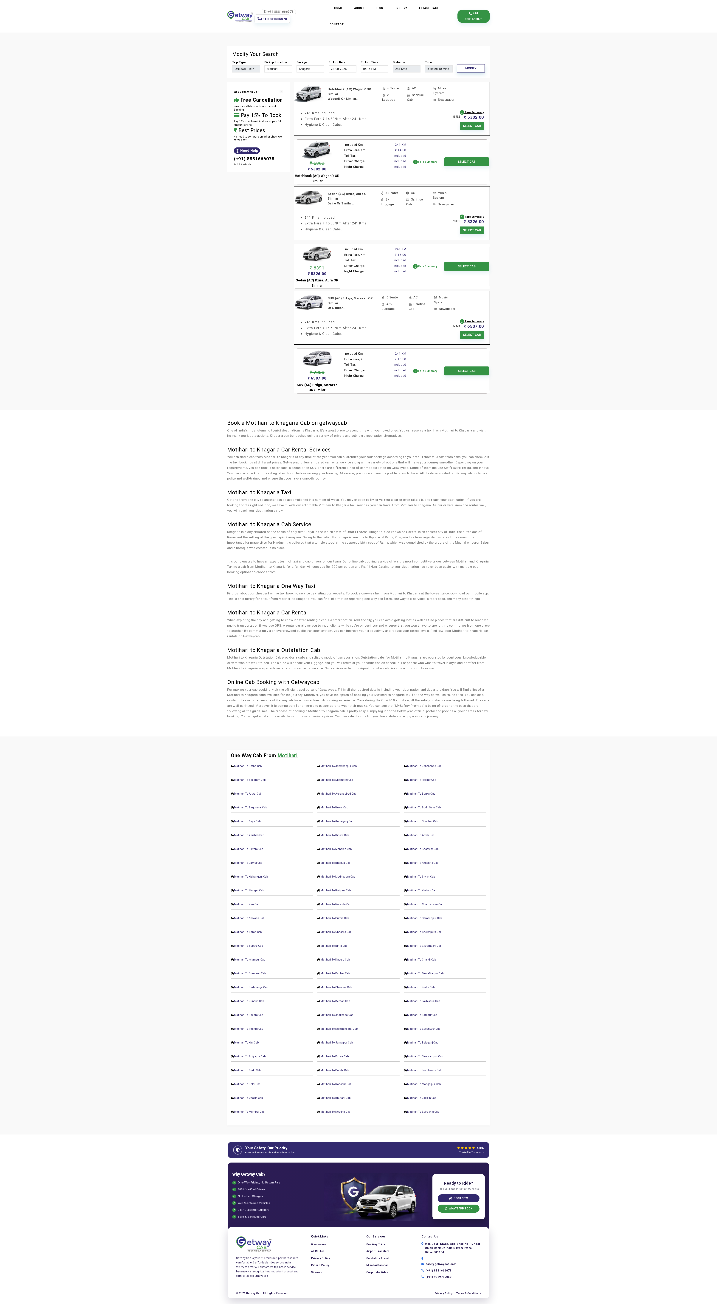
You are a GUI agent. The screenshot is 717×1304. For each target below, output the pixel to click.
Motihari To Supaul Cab (248, 945)
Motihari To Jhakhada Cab (337, 1014)
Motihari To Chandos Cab (336, 987)
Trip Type (239, 62)
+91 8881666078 (280, 11)
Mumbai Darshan (377, 1265)
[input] (342, 69)
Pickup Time (369, 62)
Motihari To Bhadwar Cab (423, 848)
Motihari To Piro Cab (246, 904)
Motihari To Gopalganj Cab (337, 821)
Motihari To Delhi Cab (247, 1084)
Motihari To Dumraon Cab (250, 973)
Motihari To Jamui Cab (248, 862)
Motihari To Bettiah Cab (335, 1001)
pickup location (275, 62)
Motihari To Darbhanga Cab (251, 987)
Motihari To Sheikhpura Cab (424, 931)
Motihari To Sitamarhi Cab (337, 779)
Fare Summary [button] (474, 112)
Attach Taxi (428, 8)
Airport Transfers (377, 1251)
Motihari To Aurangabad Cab (338, 793)
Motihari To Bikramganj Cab (424, 945)
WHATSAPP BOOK (460, 1208)
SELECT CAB (472, 126)
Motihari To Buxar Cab (334, 807)
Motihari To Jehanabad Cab (424, 765)
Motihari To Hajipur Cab (421, 779)
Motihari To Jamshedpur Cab (339, 765)
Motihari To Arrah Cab (421, 835)
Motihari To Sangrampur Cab (425, 1056)
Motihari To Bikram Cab (248, 848)
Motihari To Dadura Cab (335, 959)
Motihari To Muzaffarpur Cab (425, 973)
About (359, 8)
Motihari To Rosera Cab (248, 1014)
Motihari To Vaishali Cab (249, 835)
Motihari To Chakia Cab (248, 1097)
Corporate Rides (377, 1272)
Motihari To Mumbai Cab (249, 1111)
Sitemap (316, 1272)
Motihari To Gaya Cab (247, 821)
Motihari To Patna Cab (248, 765)
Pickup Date (337, 62)
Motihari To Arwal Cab (248, 793)
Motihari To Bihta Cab (334, 945)
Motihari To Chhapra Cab (336, 931)
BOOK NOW (461, 1198)
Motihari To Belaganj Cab (422, 1042)
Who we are (318, 1244)
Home (338, 8)
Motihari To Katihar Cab (335, 973)
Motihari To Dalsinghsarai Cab (339, 1028)
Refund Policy (320, 1265)
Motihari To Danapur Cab (336, 1084)
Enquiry (401, 8)
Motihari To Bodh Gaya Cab (424, 807)
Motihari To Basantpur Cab (424, 1028)
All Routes (317, 1251)
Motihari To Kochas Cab (422, 890)
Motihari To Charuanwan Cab (425, 904)
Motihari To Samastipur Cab (424, 918)
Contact (337, 24)
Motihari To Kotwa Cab (335, 1056)
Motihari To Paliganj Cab (336, 890)
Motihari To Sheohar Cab (422, 821)
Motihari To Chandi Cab (421, 959)
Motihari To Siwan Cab (421, 876)
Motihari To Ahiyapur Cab (250, 1056)
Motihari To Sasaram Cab (250, 779)
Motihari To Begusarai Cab (250, 807)
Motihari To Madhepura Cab (338, 876)
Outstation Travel (377, 1258)
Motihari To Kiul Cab (246, 1042)
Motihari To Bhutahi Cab (336, 1097)
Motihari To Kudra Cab (421, 987)
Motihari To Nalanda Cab (336, 904)
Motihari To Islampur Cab (249, 959)
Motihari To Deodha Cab (335, 1111)
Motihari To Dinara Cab (335, 835)
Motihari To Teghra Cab (248, 1028)
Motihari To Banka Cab (421, 793)
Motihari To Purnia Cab (335, 918)
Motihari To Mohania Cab (336, 848)
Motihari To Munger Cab (249, 890)
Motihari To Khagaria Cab (423, 862)
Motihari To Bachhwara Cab (424, 1070)
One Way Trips (375, 1244)
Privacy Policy (320, 1258)
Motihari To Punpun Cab (249, 1001)
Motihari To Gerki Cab (247, 1070)
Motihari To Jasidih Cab (422, 1097)
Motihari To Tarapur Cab (422, 1014)
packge (302, 62)
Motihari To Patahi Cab (335, 1070)
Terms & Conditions (468, 1293)
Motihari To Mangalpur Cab (424, 1084)
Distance (399, 62)
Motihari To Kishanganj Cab (251, 876)
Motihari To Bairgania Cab (423, 1111)
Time (428, 62)
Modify (471, 68)
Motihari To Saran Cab (248, 931)
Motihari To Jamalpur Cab (337, 1042)
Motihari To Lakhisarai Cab (423, 1001)
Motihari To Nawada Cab (249, 918)
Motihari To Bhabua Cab (335, 862)
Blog (379, 8)
